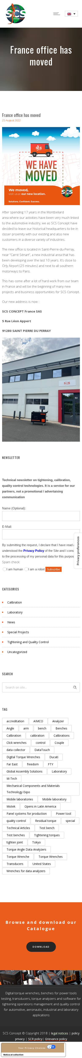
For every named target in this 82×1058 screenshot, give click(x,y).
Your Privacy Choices (32, 1048)
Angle (10, 728)
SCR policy (35, 1039)
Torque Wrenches (50, 857)
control (40, 743)
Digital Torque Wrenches (23, 757)
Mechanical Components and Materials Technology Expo (33, 789)
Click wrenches (16, 743)
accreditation (15, 721)
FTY (50, 764)
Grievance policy (56, 1039)
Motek (11, 806)
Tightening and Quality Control (28, 642)
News (11, 622)
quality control (16, 821)
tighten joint (15, 842)
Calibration (14, 602)
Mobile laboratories (20, 799)
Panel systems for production (27, 814)
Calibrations (62, 735)
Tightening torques (47, 835)
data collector (16, 750)
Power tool (63, 814)
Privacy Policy (33, 550)
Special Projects (18, 632)
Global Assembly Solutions (24, 771)
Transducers (15, 864)
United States (42, 864)
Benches (61, 728)
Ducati (53, 757)
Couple (59, 743)
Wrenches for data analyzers (26, 871)
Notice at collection (13, 1054)
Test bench (46, 828)
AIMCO (38, 721)
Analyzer (58, 721)
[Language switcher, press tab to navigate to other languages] (71, 14)
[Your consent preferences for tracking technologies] (78, 551)
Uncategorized (17, 652)
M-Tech (12, 779)
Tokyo (36, 842)
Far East (12, 764)
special (70, 821)
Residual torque (45, 821)
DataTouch (42, 750)
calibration (37, 735)
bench (42, 728)
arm (26, 728)
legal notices (59, 1033)
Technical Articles (18, 828)
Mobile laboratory (54, 799)
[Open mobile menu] (57, 13)
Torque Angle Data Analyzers (26, 849)
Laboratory (14, 612)
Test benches (16, 835)
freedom (33, 764)
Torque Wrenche (18, 857)
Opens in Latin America (40, 806)
